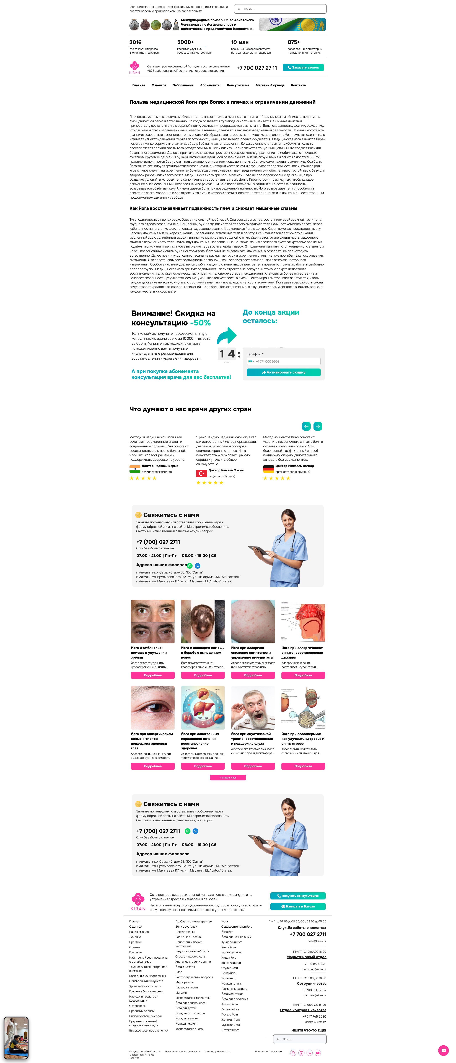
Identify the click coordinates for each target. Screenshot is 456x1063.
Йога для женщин (186, 1018)
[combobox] (251, 361)
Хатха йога (228, 947)
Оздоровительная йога (236, 926)
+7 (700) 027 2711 (158, 542)
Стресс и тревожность (190, 956)
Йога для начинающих (236, 937)
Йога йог (227, 932)
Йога (224, 921)
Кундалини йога (231, 942)
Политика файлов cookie (217, 1051)
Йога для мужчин (186, 1023)
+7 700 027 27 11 (257, 67)
